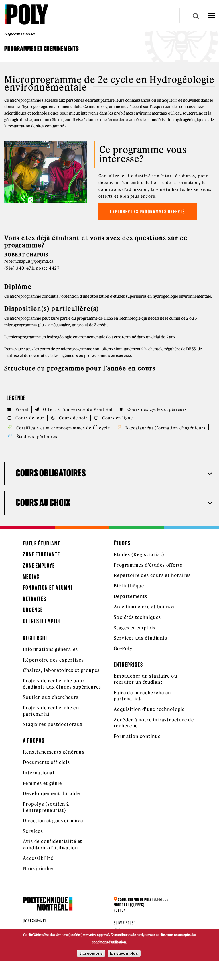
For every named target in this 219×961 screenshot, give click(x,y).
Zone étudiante (41, 554)
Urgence (33, 610)
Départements (130, 596)
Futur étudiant (41, 543)
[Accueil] (26, 14)
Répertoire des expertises (53, 660)
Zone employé (39, 565)
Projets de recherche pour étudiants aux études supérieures (62, 684)
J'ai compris (91, 953)
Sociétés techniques (137, 617)
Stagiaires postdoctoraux (53, 724)
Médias (31, 576)
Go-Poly (123, 648)
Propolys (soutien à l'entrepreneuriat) (46, 807)
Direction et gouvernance (53, 820)
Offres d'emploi (42, 621)
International (38, 773)
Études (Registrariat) (139, 554)
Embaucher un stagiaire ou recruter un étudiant (145, 679)
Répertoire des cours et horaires (152, 575)
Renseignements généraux (53, 752)
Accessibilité (38, 858)
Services (33, 831)
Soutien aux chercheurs (51, 697)
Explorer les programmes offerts (147, 212)
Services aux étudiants (140, 638)
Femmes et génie (42, 783)
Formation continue (137, 736)
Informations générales (50, 649)
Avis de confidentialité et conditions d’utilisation (52, 844)
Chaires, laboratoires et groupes (61, 670)
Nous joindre (38, 868)
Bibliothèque (129, 586)
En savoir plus (124, 953)
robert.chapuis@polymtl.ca (28, 261)
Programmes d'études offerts (148, 565)
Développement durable (51, 793)
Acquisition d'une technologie (149, 709)
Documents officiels (46, 762)
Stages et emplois (134, 628)
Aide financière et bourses (145, 606)
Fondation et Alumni (47, 587)
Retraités (34, 598)
